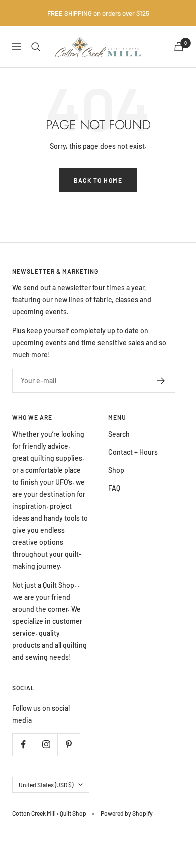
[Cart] (179, 46)
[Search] (35, 46)
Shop (116, 470)
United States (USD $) (46, 784)
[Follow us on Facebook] (23, 744)
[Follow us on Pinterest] (68, 744)
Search (119, 434)
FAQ (114, 488)
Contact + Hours (133, 452)
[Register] (161, 380)
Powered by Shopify (127, 813)
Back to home (98, 180)
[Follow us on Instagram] (46, 744)
